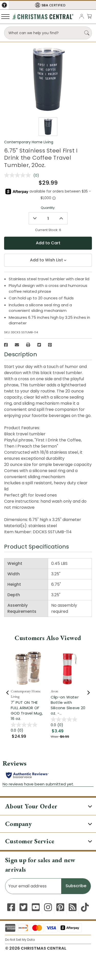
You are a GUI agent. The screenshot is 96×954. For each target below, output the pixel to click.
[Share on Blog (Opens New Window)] (72, 907)
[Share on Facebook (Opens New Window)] (6, 345)
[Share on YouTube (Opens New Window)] (35, 907)
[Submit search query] (87, 33)
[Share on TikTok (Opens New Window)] (84, 907)
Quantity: (48, 207)
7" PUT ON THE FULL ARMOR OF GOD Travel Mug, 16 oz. (27, 710)
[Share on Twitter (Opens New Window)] (39, 345)
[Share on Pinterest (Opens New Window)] (50, 345)
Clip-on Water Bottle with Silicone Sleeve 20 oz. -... (68, 705)
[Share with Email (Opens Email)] (17, 345)
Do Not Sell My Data (20, 939)
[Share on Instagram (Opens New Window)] (48, 907)
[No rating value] (18, 175)
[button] (4, 5)
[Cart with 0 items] (89, 16)
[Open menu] (5, 16)
